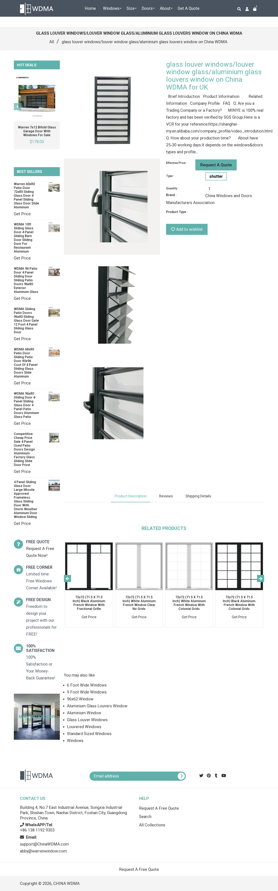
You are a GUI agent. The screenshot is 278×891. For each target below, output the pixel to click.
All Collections (152, 825)
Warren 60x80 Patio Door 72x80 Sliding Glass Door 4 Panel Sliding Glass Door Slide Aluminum (26, 195)
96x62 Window (80, 699)
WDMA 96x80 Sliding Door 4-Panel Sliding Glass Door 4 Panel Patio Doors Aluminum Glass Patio (26, 405)
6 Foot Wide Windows (87, 685)
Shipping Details (198, 496)
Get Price (22, 213)
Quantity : (172, 188)
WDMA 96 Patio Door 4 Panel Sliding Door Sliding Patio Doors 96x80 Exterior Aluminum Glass (26, 280)
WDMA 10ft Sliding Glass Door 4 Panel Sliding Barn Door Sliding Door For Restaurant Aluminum (23, 237)
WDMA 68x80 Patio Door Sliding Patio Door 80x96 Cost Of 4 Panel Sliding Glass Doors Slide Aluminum (25, 362)
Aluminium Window (84, 712)
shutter (216, 176)
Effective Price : (176, 163)
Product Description (131, 496)
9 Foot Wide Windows (87, 692)
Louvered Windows (84, 726)
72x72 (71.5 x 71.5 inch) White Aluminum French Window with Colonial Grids (189, 603)
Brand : (171, 195)
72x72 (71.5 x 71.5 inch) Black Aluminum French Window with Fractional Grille (89, 603)
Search (145, 816)
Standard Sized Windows (89, 733)
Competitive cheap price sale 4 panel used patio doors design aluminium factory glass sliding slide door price (24, 449)
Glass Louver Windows (87, 719)
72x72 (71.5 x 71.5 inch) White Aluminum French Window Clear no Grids (139, 603)
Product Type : (177, 212)
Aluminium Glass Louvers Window (97, 705)
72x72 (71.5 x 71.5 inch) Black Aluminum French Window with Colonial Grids (239, 603)
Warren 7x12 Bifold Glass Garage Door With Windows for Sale (37, 131)
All (51, 41)
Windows (75, 740)
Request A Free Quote (159, 808)
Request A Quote (216, 164)
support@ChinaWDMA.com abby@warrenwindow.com (44, 844)
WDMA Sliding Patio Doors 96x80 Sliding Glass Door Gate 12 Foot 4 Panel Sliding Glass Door (26, 320)
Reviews (166, 496)
